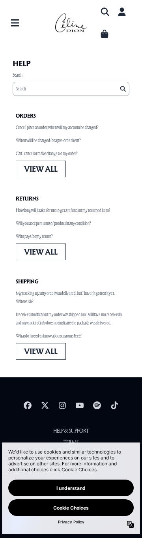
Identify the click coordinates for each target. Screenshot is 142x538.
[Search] (122, 88)
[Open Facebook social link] (27, 405)
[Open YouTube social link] (79, 405)
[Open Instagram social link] (62, 405)
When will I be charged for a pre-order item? (48, 140)
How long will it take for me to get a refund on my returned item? (63, 210)
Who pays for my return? (34, 236)
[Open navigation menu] (15, 23)
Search (17, 74)
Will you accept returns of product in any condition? (53, 223)
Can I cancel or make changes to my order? (46, 153)
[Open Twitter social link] (45, 405)
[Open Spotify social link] (97, 405)
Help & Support (71, 430)
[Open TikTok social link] (114, 405)
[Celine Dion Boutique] (71, 23)
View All (41, 168)
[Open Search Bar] (104, 12)
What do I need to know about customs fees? (48, 335)
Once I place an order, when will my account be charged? (57, 127)
